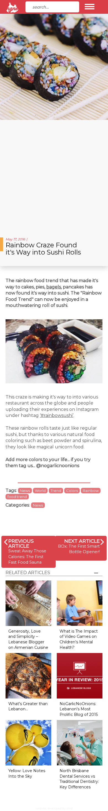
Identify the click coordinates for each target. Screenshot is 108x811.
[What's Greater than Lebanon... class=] (28, 675)
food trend (17, 496)
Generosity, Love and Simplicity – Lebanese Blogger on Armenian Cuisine (28, 639)
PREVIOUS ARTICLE (21, 543)
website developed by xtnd (54, 808)
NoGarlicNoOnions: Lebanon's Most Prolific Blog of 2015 (79, 709)
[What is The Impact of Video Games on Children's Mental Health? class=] (79, 603)
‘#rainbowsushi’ (56, 415)
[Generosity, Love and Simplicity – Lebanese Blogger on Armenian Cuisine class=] (28, 603)
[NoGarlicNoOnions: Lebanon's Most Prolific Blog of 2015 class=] (79, 675)
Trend (56, 490)
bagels (53, 287)
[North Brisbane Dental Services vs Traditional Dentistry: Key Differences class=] (79, 742)
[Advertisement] (54, 176)
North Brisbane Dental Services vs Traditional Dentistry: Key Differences (79, 778)
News (25, 490)
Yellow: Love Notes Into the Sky (26, 773)
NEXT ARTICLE (82, 541)
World (40, 490)
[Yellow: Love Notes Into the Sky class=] (28, 742)
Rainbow (91, 490)
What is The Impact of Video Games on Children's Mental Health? (79, 639)
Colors (72, 490)
